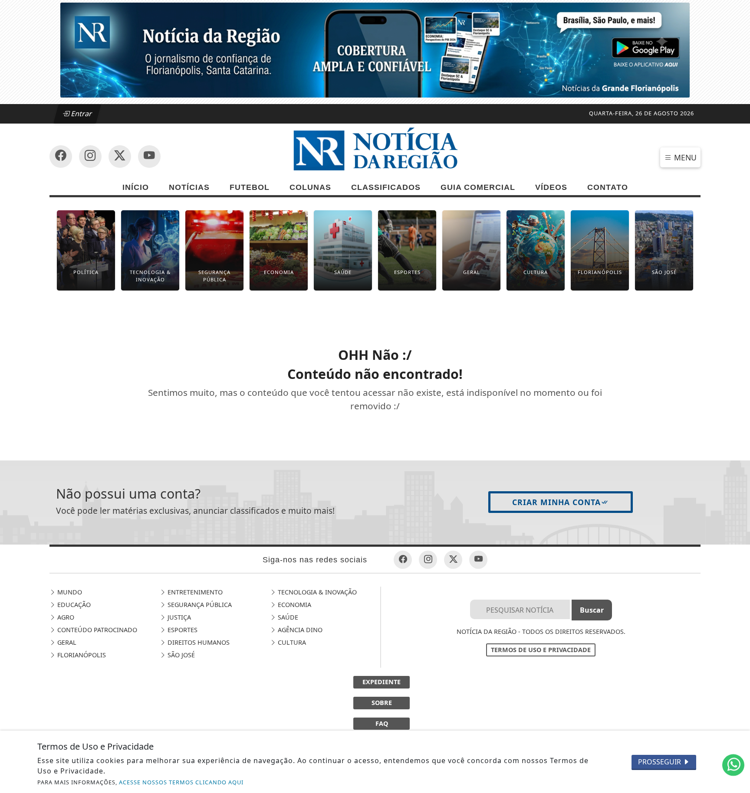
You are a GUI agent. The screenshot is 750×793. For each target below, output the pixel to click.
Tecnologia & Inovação (316, 592)
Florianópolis (81, 655)
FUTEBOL (250, 187)
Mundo (69, 592)
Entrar (80, 113)
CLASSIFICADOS (386, 187)
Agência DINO (299, 630)
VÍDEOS (551, 187)
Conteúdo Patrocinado (96, 630)
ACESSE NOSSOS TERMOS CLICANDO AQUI (181, 782)
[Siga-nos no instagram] (149, 156)
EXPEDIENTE (381, 682)
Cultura (291, 642)
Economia (293, 604)
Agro (65, 617)
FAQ (381, 723)
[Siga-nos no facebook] (60, 156)
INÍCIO (135, 187)
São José (180, 655)
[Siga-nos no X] (120, 156)
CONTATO (607, 187)
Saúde (287, 617)
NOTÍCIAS (189, 187)
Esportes (181, 630)
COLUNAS (310, 187)
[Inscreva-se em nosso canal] (90, 156)
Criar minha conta (556, 502)
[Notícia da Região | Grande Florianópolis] (375, 151)
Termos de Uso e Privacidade (541, 650)
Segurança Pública (199, 604)
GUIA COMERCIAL (478, 187)
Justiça (178, 617)
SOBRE (382, 702)
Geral (66, 642)
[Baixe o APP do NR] (375, 49)
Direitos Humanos (198, 642)
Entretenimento (194, 592)
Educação (73, 604)
